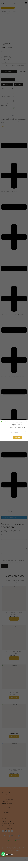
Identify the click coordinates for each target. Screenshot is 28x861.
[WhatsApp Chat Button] (3, 854)
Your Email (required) (17, 430)
